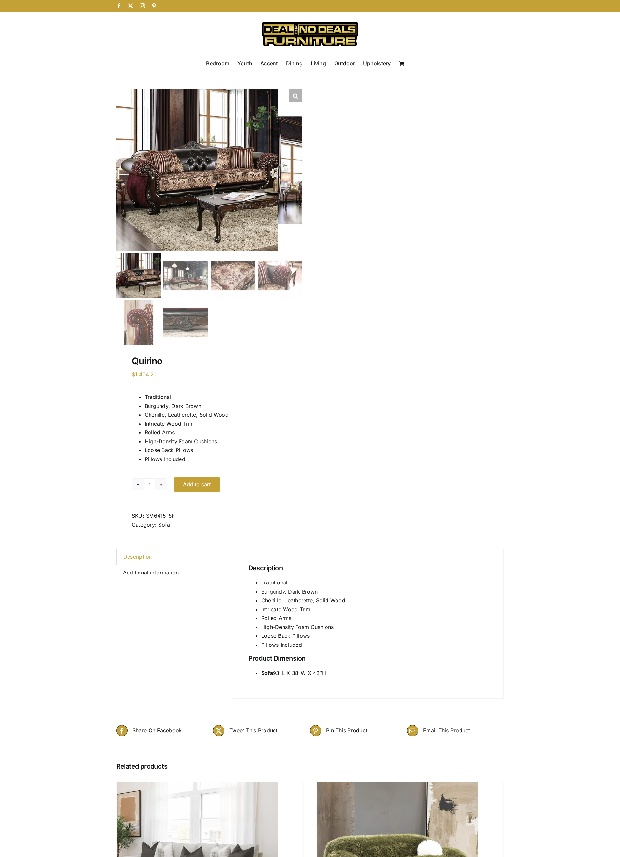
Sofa (164, 524)
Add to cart (197, 484)
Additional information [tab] (151, 572)
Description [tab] (137, 556)
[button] (295, 95)
